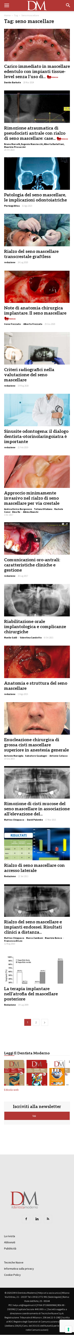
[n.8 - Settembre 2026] (14, 1073)
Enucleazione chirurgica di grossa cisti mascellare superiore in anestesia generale (36, 745)
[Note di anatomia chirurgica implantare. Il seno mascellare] (37, 286)
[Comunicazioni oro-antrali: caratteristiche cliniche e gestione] (37, 538)
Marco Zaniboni (34, 938)
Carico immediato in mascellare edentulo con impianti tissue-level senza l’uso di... (37, 71)
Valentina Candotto (31, 637)
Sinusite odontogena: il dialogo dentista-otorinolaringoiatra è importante (36, 436)
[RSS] (48, 1219)
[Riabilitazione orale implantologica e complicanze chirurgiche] (37, 600)
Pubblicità (10, 1248)
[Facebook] (26, 1219)
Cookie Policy (12, 1275)
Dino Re (16, 512)
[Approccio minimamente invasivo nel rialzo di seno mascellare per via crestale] (37, 471)
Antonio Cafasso (59, 755)
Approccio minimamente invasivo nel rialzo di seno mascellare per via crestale (31, 498)
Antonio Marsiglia (13, 755)
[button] (68, 5)
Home (7, 15)
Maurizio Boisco (53, 938)
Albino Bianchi (30, 512)
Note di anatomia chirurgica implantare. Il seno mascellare (35, 311)
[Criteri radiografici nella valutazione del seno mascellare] (37, 348)
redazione (9, 262)
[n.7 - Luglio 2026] (37, 1073)
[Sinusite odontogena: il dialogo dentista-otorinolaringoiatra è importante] (37, 410)
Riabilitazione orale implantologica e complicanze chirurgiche (35, 627)
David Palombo (35, 819)
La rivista (9, 1236)
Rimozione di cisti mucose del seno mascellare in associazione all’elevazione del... (37, 809)
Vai (34, 1116)
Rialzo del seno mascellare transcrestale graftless (31, 254)
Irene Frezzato (12, 324)
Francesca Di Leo (13, 940)
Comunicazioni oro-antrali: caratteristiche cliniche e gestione (32, 565)
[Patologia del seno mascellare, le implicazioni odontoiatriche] (37, 173)
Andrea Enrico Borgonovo (18, 509)
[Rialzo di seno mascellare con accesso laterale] (37, 844)
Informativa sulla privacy (19, 1268)
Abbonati (9, 1242)
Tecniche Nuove (13, 1262)
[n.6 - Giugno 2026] (59, 1073)
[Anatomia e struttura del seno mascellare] (37, 662)
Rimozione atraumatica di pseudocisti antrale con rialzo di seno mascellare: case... (34, 133)
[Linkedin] (37, 1219)
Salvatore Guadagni (36, 755)
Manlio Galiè (10, 637)
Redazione (10, 876)
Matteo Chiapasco (14, 819)
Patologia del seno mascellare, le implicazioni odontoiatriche (35, 197)
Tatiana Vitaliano (43, 509)
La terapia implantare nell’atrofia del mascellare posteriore (31, 994)
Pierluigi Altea (12, 205)
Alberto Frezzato (32, 324)
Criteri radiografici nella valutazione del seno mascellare (29, 375)
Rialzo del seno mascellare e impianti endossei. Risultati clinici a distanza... (33, 927)
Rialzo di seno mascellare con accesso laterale (34, 868)
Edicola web (11, 1090)
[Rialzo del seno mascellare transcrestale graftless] (37, 230)
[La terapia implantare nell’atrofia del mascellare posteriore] (37, 967)
